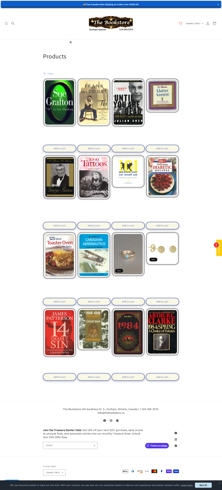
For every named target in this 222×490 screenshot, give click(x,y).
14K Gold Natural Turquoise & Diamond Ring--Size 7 (128, 281)
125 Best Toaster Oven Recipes (59, 283)
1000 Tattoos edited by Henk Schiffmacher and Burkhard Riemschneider (93, 206)
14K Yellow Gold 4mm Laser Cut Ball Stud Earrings (162, 270)
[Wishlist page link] (180, 23)
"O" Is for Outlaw (59, 130)
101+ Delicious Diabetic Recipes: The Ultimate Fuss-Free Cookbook (162, 202)
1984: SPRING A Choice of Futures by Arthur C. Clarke (162, 360)
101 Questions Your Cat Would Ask (128, 192)
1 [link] (90, 393)
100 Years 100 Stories (59, 203)
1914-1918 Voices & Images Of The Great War (94, 355)
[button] (6, 23)
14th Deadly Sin (60, 361)
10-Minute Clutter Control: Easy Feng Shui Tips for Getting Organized (162, 117)
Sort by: (132, 73)
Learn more (187, 485)
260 (123, 393)
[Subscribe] (94, 445)
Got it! (203, 485)
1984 (128, 360)
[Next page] (131, 393)
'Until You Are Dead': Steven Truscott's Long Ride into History (128, 132)
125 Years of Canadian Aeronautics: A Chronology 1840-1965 (93, 283)
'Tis (93, 130)
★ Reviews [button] (219, 248)
